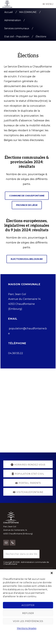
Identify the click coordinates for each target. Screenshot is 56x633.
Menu (50, 4)
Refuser (28, 613)
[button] (51, 573)
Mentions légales (26, 628)
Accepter (28, 605)
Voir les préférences (28, 621)
